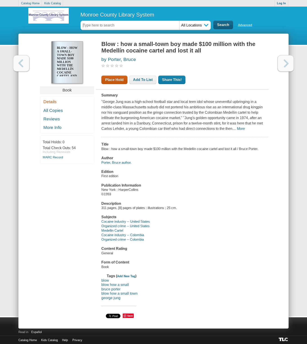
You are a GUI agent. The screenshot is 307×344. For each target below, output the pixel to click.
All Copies (53, 110)
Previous (21, 63)
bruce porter (110, 289)
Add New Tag (126, 276)
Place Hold (114, 80)
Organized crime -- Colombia (122, 239)
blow (105, 280)
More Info (52, 127)
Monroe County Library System (117, 15)
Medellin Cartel (112, 230)
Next (286, 63)
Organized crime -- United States (125, 226)
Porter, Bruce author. (116, 162)
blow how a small (115, 285)
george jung (110, 298)
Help (65, 340)
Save (130, 315)
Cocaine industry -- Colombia (122, 235)
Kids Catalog (52, 3)
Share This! (172, 80)
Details (50, 101)
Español (36, 332)
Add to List (143, 80)
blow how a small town (119, 293)
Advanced (245, 25)
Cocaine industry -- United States (125, 221)
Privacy (77, 340)
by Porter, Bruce (118, 59)
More (241, 129)
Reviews (51, 119)
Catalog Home (30, 3)
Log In (281, 3)
